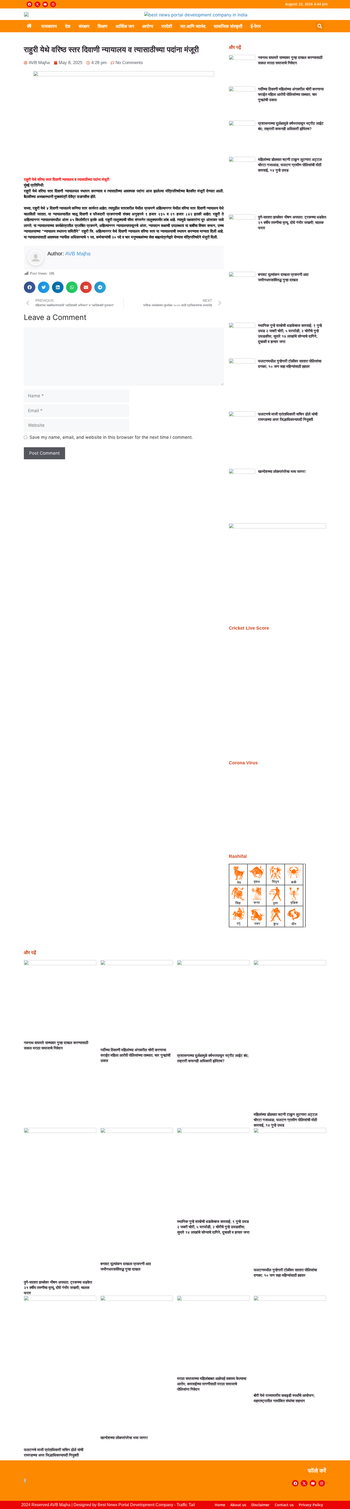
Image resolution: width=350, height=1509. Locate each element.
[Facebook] (29, 4)
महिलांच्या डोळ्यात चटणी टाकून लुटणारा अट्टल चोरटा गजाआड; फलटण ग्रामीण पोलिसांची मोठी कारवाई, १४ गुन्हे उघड (290, 164)
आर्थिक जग (125, 26)
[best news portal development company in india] (196, 14)
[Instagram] (53, 4)
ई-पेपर (256, 26)
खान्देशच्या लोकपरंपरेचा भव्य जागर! (282, 471)
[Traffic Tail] (277, 526)
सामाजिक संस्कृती (228, 26)
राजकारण (49, 26)
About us (238, 1504)
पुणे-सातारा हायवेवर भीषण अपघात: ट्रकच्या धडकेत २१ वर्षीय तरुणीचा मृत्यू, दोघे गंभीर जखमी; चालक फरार (292, 222)
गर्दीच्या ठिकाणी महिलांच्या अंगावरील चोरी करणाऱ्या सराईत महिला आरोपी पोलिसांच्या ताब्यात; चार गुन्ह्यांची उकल (291, 94)
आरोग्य (147, 26)
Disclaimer (260, 1504)
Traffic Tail (186, 1505)
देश (67, 26)
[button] (320, 26)
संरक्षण (84, 26)
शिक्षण (102, 26)
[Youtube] (45, 4)
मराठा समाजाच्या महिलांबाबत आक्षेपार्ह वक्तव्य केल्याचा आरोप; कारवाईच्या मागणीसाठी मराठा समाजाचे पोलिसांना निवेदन (211, 1383)
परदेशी (166, 26)
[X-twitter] (37, 4)
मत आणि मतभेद (192, 26)
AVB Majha (77, 253)
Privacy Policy (311, 1504)
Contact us (284, 1504)
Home (220, 1504)
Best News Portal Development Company (135, 1505)
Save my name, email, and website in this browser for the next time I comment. (111, 437)
